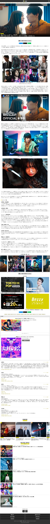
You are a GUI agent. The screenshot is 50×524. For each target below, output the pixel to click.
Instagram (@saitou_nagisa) (6, 405)
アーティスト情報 (45, 362)
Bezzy (1, 2)
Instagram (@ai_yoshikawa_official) (7, 381)
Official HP (3, 378)
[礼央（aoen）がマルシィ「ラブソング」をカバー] (37, 284)
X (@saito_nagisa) (4, 404)
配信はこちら (26, 340)
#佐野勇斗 (5, 314)
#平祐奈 (28, 314)
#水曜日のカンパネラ (35, 314)
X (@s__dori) (4, 392)
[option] (16, 264)
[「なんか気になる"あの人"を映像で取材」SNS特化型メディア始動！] (37, 301)
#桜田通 (31, 314)
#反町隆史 (22, 314)
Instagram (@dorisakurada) (6, 393)
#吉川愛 (25, 314)
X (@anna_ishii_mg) (5, 414)
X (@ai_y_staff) (4, 379)
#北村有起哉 (18, 314)
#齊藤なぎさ (43, 314)
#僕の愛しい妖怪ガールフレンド (12, 314)
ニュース (4, 2)
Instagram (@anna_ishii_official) (7, 415)
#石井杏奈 (40, 314)
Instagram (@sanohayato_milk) (6, 369)
